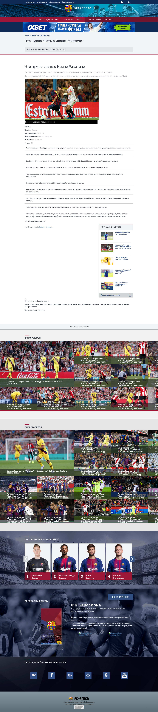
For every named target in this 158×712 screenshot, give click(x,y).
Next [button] (132, 559)
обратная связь (54, 2)
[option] (79, 375)
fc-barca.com (30, 2)
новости (37, 20)
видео (47, 20)
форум (98, 20)
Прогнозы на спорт (68, 2)
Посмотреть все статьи (110, 295)
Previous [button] (25, 559)
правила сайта (42, 2)
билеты (91, 20)
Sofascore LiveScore (45, 227)
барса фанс (108, 20)
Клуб (57, 20)
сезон (77, 20)
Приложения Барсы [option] (36, 601)
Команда (66, 20)
